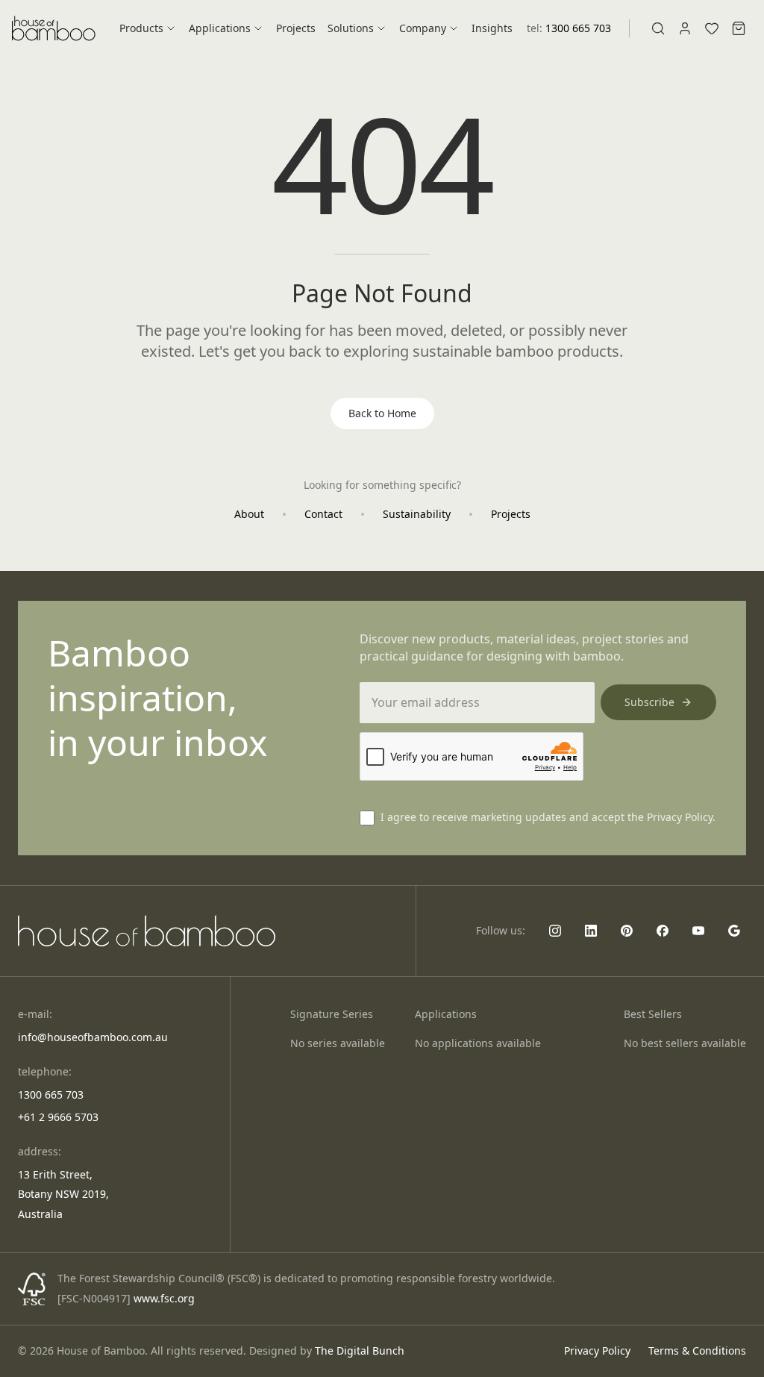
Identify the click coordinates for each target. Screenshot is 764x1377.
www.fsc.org (164, 1298)
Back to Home (382, 413)
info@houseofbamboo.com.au (93, 1037)
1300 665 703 (578, 28)
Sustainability (417, 514)
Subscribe (649, 702)
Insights (492, 28)
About (249, 514)
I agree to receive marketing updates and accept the (548, 817)
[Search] (658, 28)
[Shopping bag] (738, 28)
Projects (296, 28)
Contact (323, 514)
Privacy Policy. (681, 817)
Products (141, 28)
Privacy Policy (597, 1350)
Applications (220, 28)
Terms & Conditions (697, 1350)
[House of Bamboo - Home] (54, 29)
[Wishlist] (711, 28)
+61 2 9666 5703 (58, 1117)
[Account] (684, 28)
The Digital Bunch (359, 1350)
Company (422, 28)
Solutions (351, 28)
